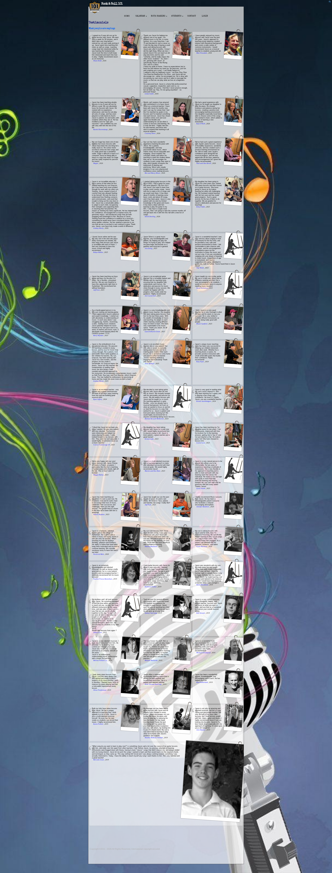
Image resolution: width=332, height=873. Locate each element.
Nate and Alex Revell (204, 163)
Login (205, 16)
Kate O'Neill (201, 124)
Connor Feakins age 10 (101, 445)
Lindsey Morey (98, 228)
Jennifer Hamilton (203, 507)
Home (127, 16)
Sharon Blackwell (151, 546)
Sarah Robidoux (202, 288)
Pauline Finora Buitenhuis (103, 579)
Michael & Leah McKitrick (154, 419)
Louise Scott (200, 443)
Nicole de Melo (98, 554)
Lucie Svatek (201, 488)
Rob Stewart (200, 613)
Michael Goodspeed (203, 653)
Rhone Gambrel (202, 324)
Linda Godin (149, 94)
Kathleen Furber (151, 587)
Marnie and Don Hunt (153, 471)
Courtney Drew (150, 133)
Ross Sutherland (202, 682)
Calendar (140, 16)
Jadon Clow (97, 632)
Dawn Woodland (202, 585)
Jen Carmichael (150, 296)
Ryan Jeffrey (97, 399)
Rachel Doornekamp (100, 129)
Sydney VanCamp (151, 613)
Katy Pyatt (200, 362)
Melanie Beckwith (151, 660)
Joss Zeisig (149, 248)
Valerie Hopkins (99, 514)
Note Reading (158, 16)
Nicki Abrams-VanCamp (153, 684)
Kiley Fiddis (200, 207)
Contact (191, 16)
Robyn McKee (98, 252)
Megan (96, 163)
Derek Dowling (150, 216)
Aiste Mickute (150, 363)
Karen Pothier (98, 724)
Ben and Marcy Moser (153, 173)
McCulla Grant (98, 760)
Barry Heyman (98, 335)
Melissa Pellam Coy (100, 660)
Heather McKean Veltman (154, 738)
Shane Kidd (97, 61)
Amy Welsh (200, 268)
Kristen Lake (149, 439)
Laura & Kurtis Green (153, 331)
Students (176, 16)
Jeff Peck (96, 290)
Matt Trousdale (202, 53)
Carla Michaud (202, 546)
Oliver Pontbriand (100, 690)
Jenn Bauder (201, 730)
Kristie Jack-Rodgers (204, 401)
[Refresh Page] (330, 2)
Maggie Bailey (98, 475)
